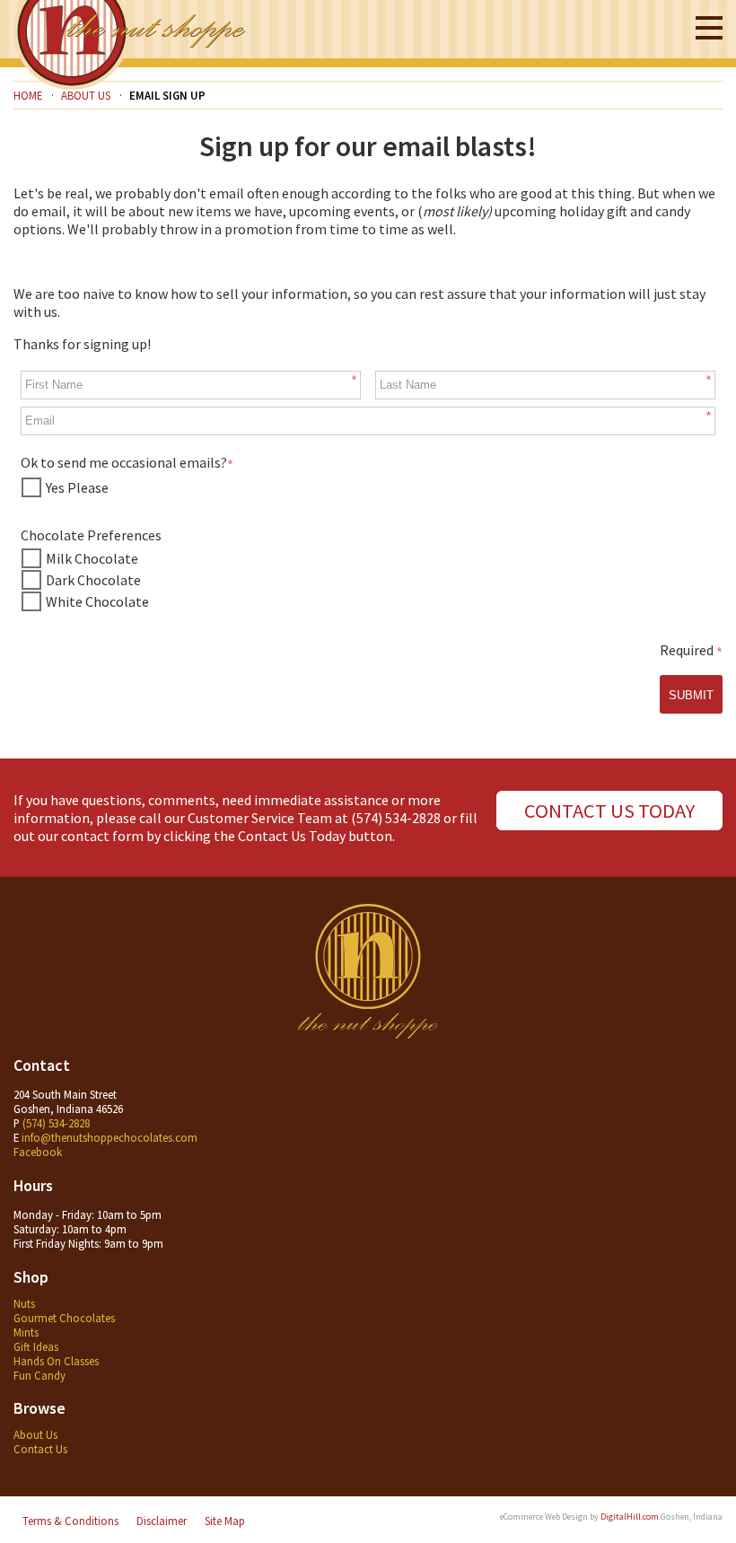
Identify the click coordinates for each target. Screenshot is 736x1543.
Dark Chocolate (93, 580)
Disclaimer (161, 1520)
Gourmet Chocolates (64, 1318)
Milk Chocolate (92, 558)
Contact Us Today (609, 810)
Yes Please (77, 487)
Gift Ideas (35, 1346)
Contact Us (40, 1449)
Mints (26, 1332)
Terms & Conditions (70, 1520)
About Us (35, 1434)
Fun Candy (39, 1375)
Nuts (24, 1303)
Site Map (225, 1520)
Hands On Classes (56, 1361)
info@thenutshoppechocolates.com (109, 1137)
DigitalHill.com (629, 1516)
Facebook (37, 1151)
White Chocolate (97, 601)
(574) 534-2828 (396, 818)
